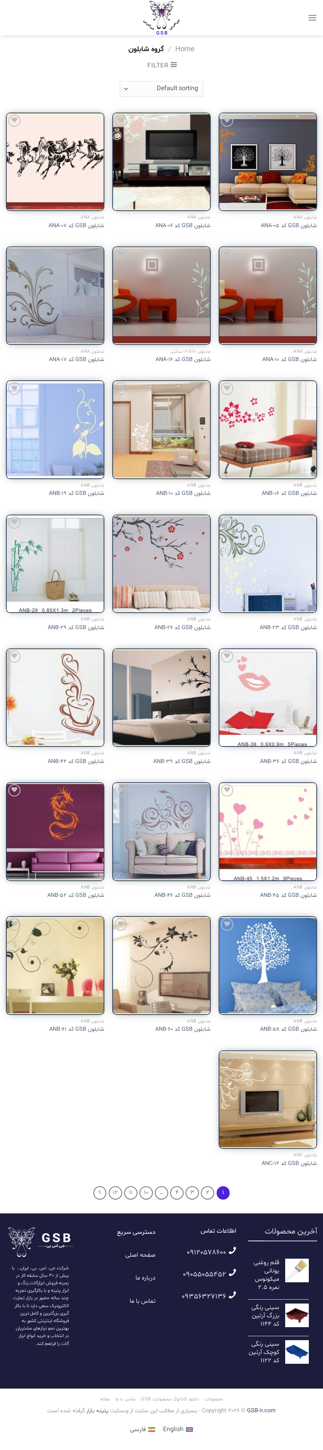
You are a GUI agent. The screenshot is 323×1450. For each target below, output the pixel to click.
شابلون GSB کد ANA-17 (76, 359)
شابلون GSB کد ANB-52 (75, 895)
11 (131, 1193)
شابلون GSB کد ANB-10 (183, 493)
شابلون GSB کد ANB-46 (182, 895)
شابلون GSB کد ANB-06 (289, 493)
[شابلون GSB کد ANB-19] (55, 429)
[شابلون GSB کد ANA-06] (161, 162)
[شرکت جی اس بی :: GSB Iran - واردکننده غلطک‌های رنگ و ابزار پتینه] (161, 17)
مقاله (105, 1399)
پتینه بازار (96, 1411)
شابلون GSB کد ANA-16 (183, 359)
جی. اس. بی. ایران (38, 1268)
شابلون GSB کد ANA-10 (289, 359)
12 (115, 1193)
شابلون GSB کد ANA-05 (289, 226)
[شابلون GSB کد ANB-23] (268, 564)
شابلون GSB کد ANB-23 (288, 627)
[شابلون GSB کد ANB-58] (268, 965)
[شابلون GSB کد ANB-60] (161, 965)
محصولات (213, 1399)
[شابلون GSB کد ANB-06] (268, 429)
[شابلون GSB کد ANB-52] (55, 831)
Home (185, 49)
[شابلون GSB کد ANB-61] (55, 965)
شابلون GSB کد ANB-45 (288, 895)
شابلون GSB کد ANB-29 (76, 627)
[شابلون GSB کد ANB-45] (268, 831)
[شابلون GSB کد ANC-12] (268, 1099)
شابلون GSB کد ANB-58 (288, 1029)
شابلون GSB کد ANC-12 (289, 1163)
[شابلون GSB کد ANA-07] (55, 162)
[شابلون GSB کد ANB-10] (161, 429)
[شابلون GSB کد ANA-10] (268, 295)
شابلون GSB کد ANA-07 (76, 226)
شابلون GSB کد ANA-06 (183, 226)
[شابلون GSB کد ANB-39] (161, 697)
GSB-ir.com (261, 1411)
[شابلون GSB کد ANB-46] (161, 831)
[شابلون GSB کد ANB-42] (55, 697)
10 (146, 1193)
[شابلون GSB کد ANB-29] (55, 564)
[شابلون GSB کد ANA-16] (161, 295)
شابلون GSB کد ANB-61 (76, 1029)
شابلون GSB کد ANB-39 (182, 761)
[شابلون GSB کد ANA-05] (268, 162)
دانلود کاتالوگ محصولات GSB (170, 1399)
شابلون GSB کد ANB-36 (288, 761)
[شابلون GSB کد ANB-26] (161, 564)
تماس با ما (143, 1301)
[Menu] (312, 17)
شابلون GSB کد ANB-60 (183, 1029)
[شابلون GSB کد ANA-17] (55, 295)
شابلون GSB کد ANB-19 (76, 493)
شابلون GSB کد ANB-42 (76, 761)
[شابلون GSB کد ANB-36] (268, 697)
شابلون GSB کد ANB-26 (182, 627)
